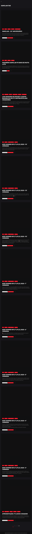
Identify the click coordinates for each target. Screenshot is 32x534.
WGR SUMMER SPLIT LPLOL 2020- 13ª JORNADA (14, 191)
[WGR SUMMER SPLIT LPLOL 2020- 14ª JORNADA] (16, 125)
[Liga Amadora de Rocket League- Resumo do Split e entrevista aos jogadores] (16, 83)
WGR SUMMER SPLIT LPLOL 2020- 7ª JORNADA (14, 284)
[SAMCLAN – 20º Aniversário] (16, 18)
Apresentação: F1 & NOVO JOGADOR (15, 514)
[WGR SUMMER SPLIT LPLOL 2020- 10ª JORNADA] (16, 217)
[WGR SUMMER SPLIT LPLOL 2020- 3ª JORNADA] (16, 448)
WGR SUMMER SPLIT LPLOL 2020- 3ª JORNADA (14, 468)
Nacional (13, 60)
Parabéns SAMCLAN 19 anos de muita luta (15, 63)
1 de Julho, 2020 (4, 245)
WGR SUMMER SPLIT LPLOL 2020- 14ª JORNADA (14, 145)
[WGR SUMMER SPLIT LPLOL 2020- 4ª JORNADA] (16, 401)
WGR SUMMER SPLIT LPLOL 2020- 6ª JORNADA (14, 330)
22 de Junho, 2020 (5, 336)
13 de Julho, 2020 (5, 198)
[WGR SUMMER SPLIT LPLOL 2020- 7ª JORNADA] (16, 264)
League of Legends (11, 234)
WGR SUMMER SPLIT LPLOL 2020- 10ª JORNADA (14, 237)
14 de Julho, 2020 (5, 152)
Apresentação (7, 511)
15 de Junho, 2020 (5, 520)
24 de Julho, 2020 (5, 106)
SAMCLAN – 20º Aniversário (12, 31)
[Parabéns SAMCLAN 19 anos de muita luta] (16, 49)
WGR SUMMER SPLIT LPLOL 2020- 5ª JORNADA (14, 375)
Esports (9, 60)
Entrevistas (6, 94)
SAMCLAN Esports (11, 106)
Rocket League (24, 94)
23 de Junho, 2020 (5, 291)
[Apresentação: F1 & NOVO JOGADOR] (16, 495)
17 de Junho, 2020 (5, 382)
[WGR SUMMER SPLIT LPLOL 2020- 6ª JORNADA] (16, 310)
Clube (5, 60)
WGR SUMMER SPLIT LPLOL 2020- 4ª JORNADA (14, 421)
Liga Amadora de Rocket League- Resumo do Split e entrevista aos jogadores (14, 98)
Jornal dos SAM (15, 94)
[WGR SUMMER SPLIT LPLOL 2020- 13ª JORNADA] (16, 171)
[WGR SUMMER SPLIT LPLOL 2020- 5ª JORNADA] (16, 355)
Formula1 (15, 511)
